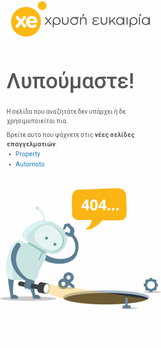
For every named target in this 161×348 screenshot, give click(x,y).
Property (28, 153)
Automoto (30, 164)
